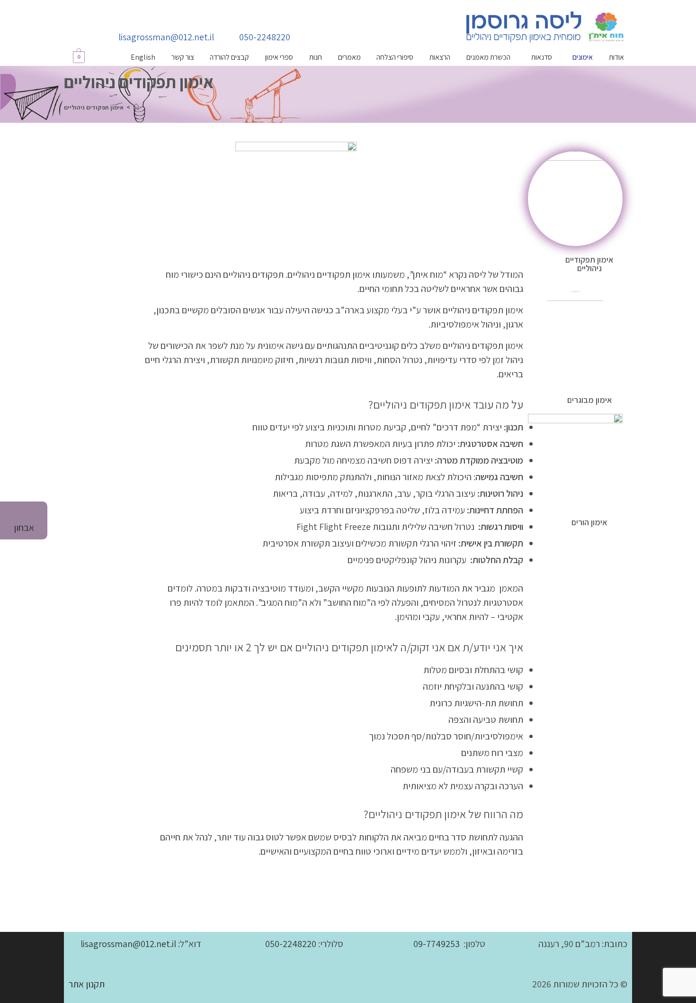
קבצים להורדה (229, 57)
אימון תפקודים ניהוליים (94, 107)
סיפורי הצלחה (394, 57)
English (143, 57)
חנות (315, 57)
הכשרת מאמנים (488, 57)
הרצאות (439, 57)
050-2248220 (290, 944)
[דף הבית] (136, 107)
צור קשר (182, 57)
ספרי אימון (279, 57)
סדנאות (541, 57)
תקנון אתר (87, 984)
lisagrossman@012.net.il (128, 944)
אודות (616, 57)
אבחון (24, 527)
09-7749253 (436, 944)
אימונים (582, 57)
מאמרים (349, 57)
